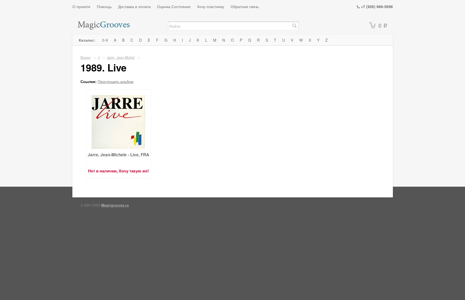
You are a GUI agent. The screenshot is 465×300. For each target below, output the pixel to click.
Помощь (104, 6)
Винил (85, 57)
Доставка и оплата (134, 6)
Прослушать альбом (115, 81)
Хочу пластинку (210, 6)
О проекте (81, 6)
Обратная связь (245, 6)
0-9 (105, 40)
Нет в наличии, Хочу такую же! (118, 171)
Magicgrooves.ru (115, 205)
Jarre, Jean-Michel (121, 57)
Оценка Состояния (174, 6)
